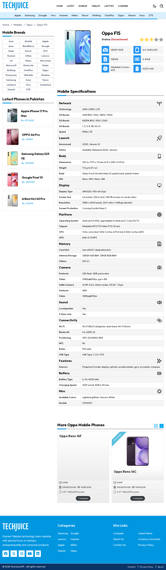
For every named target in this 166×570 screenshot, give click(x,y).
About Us (118, 539)
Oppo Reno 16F (70, 436)
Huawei (63, 15)
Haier (11, 51)
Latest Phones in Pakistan (23, 99)
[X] (14, 553)
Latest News (145, 533)
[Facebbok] (5, 553)
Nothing (96, 15)
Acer (11, 41)
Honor (28, 51)
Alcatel (28, 41)
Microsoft (11, 65)
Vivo (53, 15)
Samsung (30, 15)
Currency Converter (149, 539)
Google (43, 15)
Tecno (85, 15)
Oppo (121, 15)
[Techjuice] (17, 6)
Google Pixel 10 (32, 177)
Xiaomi (132, 15)
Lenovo (45, 55)
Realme (45, 75)
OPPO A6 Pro (31, 135)
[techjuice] (15, 527)
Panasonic (11, 75)
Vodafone (45, 84)
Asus (11, 46)
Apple (18, 15)
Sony (142, 15)
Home (60, 6)
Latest (70, 6)
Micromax (45, 60)
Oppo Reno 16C (125, 472)
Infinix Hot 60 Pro (33, 199)
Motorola (28, 65)
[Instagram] (22, 553)
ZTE (151, 15)
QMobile (28, 75)
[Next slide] (162, 426)
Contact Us (119, 545)
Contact (132, 566)
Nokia (45, 65)
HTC (45, 51)
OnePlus (109, 15)
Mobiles (83, 6)
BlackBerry (28, 46)
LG (11, 60)
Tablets (95, 6)
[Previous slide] (156, 426)
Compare (123, 6)
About (161, 566)
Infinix (74, 15)
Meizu (28, 60)
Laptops (109, 6)
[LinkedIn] (38, 553)
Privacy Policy (146, 545)
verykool (11, 84)
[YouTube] (29, 553)
